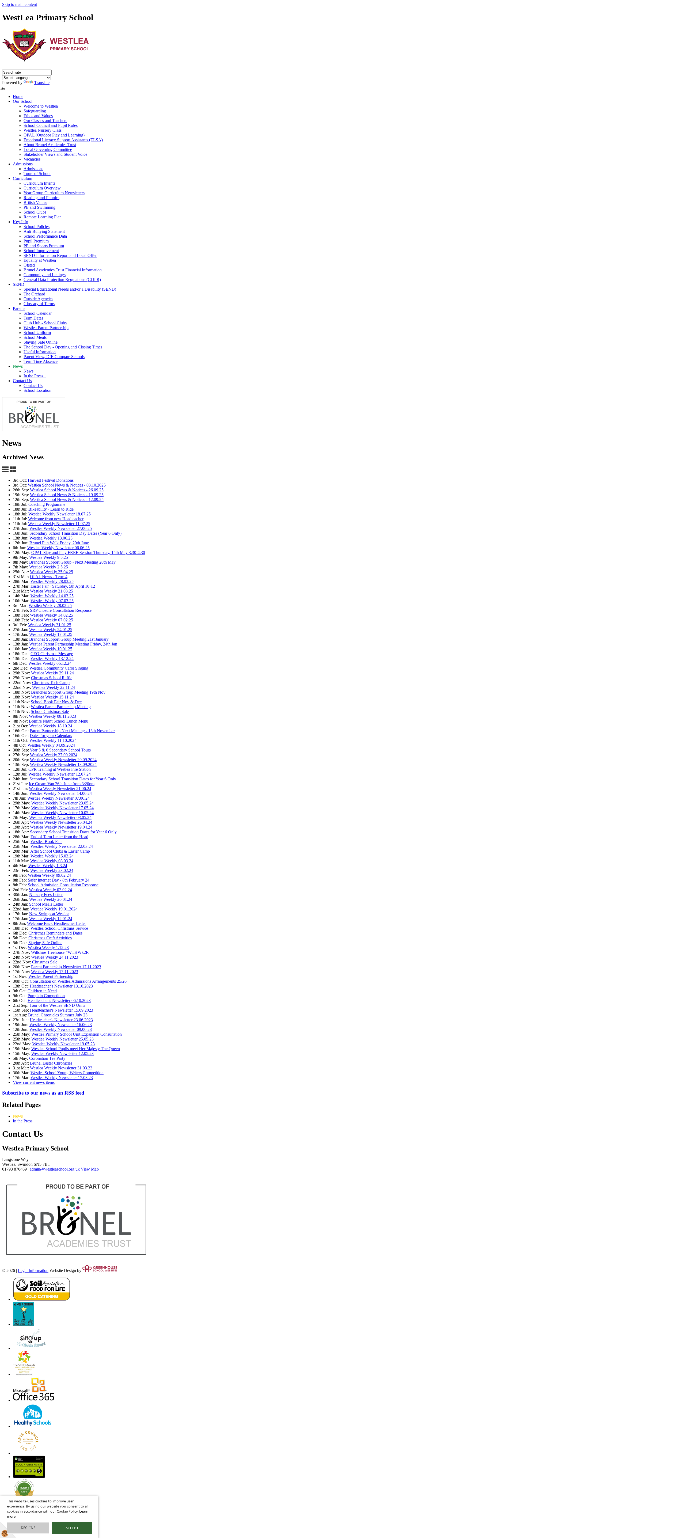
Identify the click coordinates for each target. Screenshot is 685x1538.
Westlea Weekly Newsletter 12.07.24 (59, 774)
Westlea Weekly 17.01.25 (50, 634)
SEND (18, 284)
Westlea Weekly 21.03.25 (51, 591)
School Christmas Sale (50, 711)
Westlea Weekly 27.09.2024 (53, 755)
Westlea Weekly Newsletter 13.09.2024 (63, 764)
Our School (22, 101)
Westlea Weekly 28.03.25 (52, 581)
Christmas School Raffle (51, 677)
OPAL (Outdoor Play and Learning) (54, 135)
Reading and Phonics (41, 197)
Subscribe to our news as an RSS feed (43, 1093)
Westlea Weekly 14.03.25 (52, 596)
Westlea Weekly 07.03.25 (52, 600)
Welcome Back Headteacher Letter (56, 923)
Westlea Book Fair (46, 841)
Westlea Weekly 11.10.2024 (53, 740)
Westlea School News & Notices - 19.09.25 (67, 494)
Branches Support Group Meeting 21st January (69, 639)
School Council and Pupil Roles (51, 125)
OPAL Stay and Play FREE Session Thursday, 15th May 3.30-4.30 (88, 552)
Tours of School (37, 173)
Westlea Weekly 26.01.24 (50, 899)
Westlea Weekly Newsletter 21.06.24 (60, 788)
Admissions (23, 164)
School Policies (37, 226)
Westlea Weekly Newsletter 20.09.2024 (63, 759)
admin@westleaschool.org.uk (55, 1169)
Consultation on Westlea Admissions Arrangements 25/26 (78, 981)
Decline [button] (28, 1527)
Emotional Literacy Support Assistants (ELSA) (63, 140)
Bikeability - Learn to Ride (51, 509)
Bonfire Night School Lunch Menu (58, 721)
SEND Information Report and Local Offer (60, 255)
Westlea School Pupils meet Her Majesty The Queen (75, 1048)
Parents (19, 308)
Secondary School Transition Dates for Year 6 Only (72, 779)
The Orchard (34, 294)
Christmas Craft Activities (50, 938)
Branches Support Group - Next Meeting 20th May (72, 562)
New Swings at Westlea (49, 914)
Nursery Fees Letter (46, 894)
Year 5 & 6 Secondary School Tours (60, 750)
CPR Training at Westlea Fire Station (59, 769)
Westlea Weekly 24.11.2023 (54, 957)
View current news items (34, 1082)
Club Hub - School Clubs (45, 323)
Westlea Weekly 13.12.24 (52, 658)
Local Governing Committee (48, 149)
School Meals (35, 337)
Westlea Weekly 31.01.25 (49, 624)
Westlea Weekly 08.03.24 (51, 861)
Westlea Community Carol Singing (58, 668)
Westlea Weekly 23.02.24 (51, 870)
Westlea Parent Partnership (46, 327)
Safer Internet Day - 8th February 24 (58, 880)
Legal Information (33, 1270)
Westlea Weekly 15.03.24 (52, 856)
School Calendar (38, 313)
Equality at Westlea (40, 260)
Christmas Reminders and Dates (55, 933)
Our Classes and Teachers (45, 120)
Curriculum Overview (42, 188)
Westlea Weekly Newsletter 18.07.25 (59, 514)
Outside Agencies (38, 299)
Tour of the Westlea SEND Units (57, 1005)
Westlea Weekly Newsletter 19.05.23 (63, 1044)
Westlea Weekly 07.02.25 (51, 620)
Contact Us (22, 380)
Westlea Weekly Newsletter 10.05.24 (62, 812)
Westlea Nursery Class (43, 130)
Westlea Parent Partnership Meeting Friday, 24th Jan (73, 644)
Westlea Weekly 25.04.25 (51, 571)
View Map (90, 1169)
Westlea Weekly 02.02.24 (50, 889)
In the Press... (35, 376)
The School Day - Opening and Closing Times (63, 347)
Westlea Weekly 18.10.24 (50, 726)
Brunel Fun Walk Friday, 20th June (59, 543)
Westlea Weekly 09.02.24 (49, 875)
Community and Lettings (45, 274)
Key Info (20, 221)
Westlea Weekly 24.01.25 (50, 629)
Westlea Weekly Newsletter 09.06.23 (60, 1029)
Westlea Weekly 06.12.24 (49, 663)
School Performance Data (45, 236)
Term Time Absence (41, 361)
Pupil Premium (36, 241)
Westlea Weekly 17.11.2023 (54, 971)
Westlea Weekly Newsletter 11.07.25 (59, 523)
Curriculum (22, 178)
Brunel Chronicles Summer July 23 (57, 1015)
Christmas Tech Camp (51, 682)
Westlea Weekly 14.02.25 (51, 615)
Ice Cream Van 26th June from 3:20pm (61, 783)
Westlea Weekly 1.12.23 (48, 947)
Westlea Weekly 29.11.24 (52, 673)
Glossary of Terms (39, 303)
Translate (42, 82)
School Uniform (37, 332)
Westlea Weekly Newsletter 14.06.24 (60, 793)
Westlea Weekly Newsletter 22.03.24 (62, 846)
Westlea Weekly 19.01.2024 (54, 909)
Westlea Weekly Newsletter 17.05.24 (62, 808)
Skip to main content (19, 4)
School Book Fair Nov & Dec (56, 702)
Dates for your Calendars (51, 735)
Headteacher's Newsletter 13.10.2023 (61, 986)
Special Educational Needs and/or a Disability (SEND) (70, 289)
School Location (37, 390)
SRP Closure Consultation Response (61, 610)
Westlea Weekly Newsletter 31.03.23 (61, 1068)
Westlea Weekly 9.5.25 (48, 557)
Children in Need (42, 991)
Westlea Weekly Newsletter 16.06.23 (60, 1024)
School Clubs (35, 212)
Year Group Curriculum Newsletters (54, 193)
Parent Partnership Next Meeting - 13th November (72, 730)
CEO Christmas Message (52, 653)
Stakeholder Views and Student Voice (55, 154)
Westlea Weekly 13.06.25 (51, 538)
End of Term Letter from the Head (59, 836)
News (18, 366)
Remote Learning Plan (43, 217)
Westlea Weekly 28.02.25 (50, 605)
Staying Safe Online (41, 342)
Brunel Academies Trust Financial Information (63, 270)
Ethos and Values (38, 115)
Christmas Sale (44, 962)
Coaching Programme (46, 504)
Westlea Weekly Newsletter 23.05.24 (62, 803)
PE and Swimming (39, 207)
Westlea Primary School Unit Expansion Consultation (76, 1034)
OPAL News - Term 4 (48, 576)
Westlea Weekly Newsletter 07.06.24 (58, 798)
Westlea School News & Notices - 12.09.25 (67, 499)
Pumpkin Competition (46, 995)
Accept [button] (72, 1527)
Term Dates (33, 318)
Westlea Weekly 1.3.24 (47, 865)
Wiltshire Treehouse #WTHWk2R (60, 952)
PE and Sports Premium (44, 246)
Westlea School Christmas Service (59, 928)
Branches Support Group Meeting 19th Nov (68, 692)
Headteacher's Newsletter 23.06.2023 (61, 1019)
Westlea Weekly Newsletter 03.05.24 (60, 817)
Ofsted (29, 265)
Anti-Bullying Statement (44, 231)
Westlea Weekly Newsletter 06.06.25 (58, 547)
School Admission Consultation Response (63, 885)
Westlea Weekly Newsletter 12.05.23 (62, 1053)
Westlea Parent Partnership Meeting (61, 706)
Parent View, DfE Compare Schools (54, 356)
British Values (35, 202)
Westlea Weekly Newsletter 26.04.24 (61, 822)
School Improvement (41, 250)
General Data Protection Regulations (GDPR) (62, 279)
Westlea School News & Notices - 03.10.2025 (67, 485)
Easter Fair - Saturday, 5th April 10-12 (63, 586)
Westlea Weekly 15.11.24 (52, 697)
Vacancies (32, 159)
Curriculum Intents (39, 183)
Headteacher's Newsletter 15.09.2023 (61, 1010)
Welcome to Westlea (41, 106)
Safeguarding (35, 111)
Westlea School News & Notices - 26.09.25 (67, 490)
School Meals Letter (46, 904)
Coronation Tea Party (47, 1058)
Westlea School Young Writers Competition (67, 1072)
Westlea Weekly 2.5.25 (48, 567)
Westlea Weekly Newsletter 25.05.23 (62, 1039)
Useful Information (40, 352)
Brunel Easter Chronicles (51, 1063)
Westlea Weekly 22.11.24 (53, 687)
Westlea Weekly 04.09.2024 (51, 745)
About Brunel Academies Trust (50, 144)
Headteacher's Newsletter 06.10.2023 (59, 1000)
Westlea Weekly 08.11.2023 (52, 716)
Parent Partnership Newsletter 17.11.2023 (66, 966)
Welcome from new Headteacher (55, 519)
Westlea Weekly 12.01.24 (50, 918)
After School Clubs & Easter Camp (60, 851)
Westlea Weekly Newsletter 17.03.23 (62, 1077)
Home (18, 96)
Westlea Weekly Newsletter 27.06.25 (60, 528)
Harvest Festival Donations (51, 480)
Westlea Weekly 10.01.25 (50, 649)
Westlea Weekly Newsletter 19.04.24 (61, 827)
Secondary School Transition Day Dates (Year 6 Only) (75, 533)
